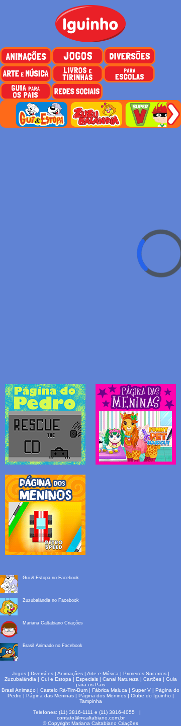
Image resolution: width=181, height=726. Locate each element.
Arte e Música (103, 673)
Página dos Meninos (102, 695)
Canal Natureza (121, 679)
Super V (141, 690)
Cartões (152, 679)
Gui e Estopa (56, 679)
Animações (70, 673)
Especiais (87, 679)
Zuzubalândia (20, 679)
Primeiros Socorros (144, 673)
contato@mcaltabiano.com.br (91, 717)
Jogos (19, 673)
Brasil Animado (19, 690)
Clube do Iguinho (151, 695)
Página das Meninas (50, 695)
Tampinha (90, 701)
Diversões (42, 673)
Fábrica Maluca (109, 690)
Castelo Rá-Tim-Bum (63, 690)
